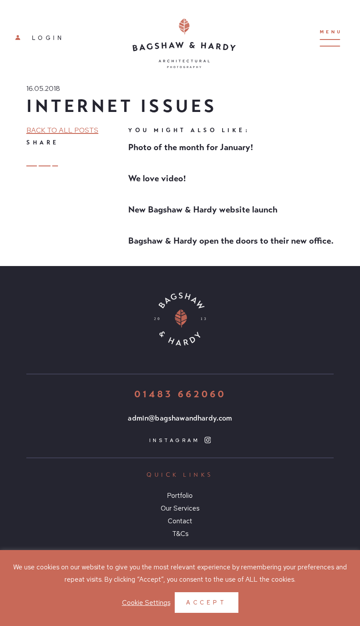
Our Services (180, 508)
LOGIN (46, 38)
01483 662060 (180, 394)
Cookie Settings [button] (146, 602)
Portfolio (180, 495)
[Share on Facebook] (55, 160)
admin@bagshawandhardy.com (180, 418)
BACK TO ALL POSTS (62, 130)
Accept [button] (206, 602)
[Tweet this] (44, 160)
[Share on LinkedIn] (31, 160)
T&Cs (180, 533)
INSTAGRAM (176, 440)
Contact (180, 521)
